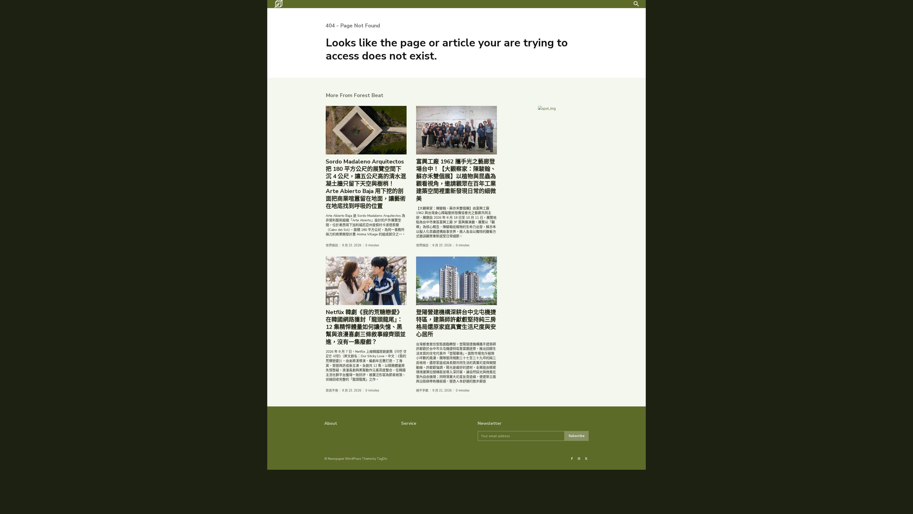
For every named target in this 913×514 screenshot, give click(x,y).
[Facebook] (571, 458)
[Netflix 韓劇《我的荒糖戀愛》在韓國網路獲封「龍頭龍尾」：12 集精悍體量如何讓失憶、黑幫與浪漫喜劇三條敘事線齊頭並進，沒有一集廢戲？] (366, 281)
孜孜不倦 (332, 390)
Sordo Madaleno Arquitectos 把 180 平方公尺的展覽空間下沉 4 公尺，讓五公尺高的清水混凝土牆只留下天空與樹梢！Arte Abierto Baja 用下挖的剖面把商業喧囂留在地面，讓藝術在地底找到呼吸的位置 (366, 184)
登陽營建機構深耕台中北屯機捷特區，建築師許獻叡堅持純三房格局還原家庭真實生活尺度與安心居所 (456, 323)
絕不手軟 (422, 390)
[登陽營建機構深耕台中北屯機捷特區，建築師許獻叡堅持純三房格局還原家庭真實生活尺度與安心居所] (456, 281)
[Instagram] (579, 458)
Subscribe (576, 436)
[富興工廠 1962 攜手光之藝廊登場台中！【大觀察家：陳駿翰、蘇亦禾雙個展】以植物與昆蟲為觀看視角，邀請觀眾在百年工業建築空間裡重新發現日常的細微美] (456, 130)
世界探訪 (332, 245)
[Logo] (278, 4)
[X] (586, 458)
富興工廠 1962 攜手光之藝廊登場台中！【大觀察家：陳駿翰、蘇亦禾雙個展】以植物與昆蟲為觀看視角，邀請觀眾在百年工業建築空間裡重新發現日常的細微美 (456, 180)
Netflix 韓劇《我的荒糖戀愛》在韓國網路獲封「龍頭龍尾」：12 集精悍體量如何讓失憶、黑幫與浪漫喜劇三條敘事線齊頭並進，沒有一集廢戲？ (366, 327)
